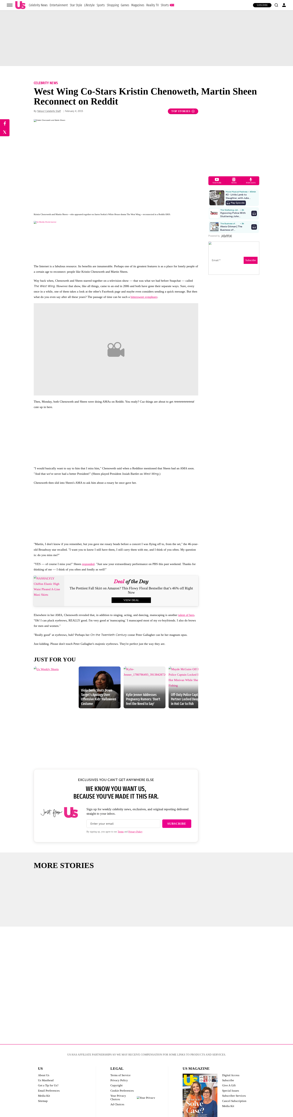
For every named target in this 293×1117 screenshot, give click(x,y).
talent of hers (186, 615)
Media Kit (44, 1095)
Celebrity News (38, 5)
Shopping (113, 5)
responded (88, 564)
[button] (276, 5)
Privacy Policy (135, 831)
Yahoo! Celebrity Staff (49, 111)
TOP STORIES (180, 111)
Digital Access (230, 1075)
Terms (121, 831)
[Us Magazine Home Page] (20, 5)
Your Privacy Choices (118, 1097)
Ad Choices (117, 1104)
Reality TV (152, 5)
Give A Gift (229, 1085)
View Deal (131, 600)
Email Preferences (49, 1090)
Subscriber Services (234, 1095)
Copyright (116, 1085)
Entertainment (59, 5)
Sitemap (43, 1101)
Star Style (76, 5)
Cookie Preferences (122, 1090)
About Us (43, 1075)
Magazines (137, 5)
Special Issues (230, 1090)
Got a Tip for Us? (48, 1085)
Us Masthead (46, 1080)
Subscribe (262, 5)
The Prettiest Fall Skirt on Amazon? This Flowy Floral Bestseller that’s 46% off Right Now (131, 590)
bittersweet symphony (144, 297)
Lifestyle (89, 5)
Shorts (165, 5)
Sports (101, 5)
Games (125, 5)
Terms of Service (120, 1075)
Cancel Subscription (234, 1101)
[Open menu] (10, 5)
